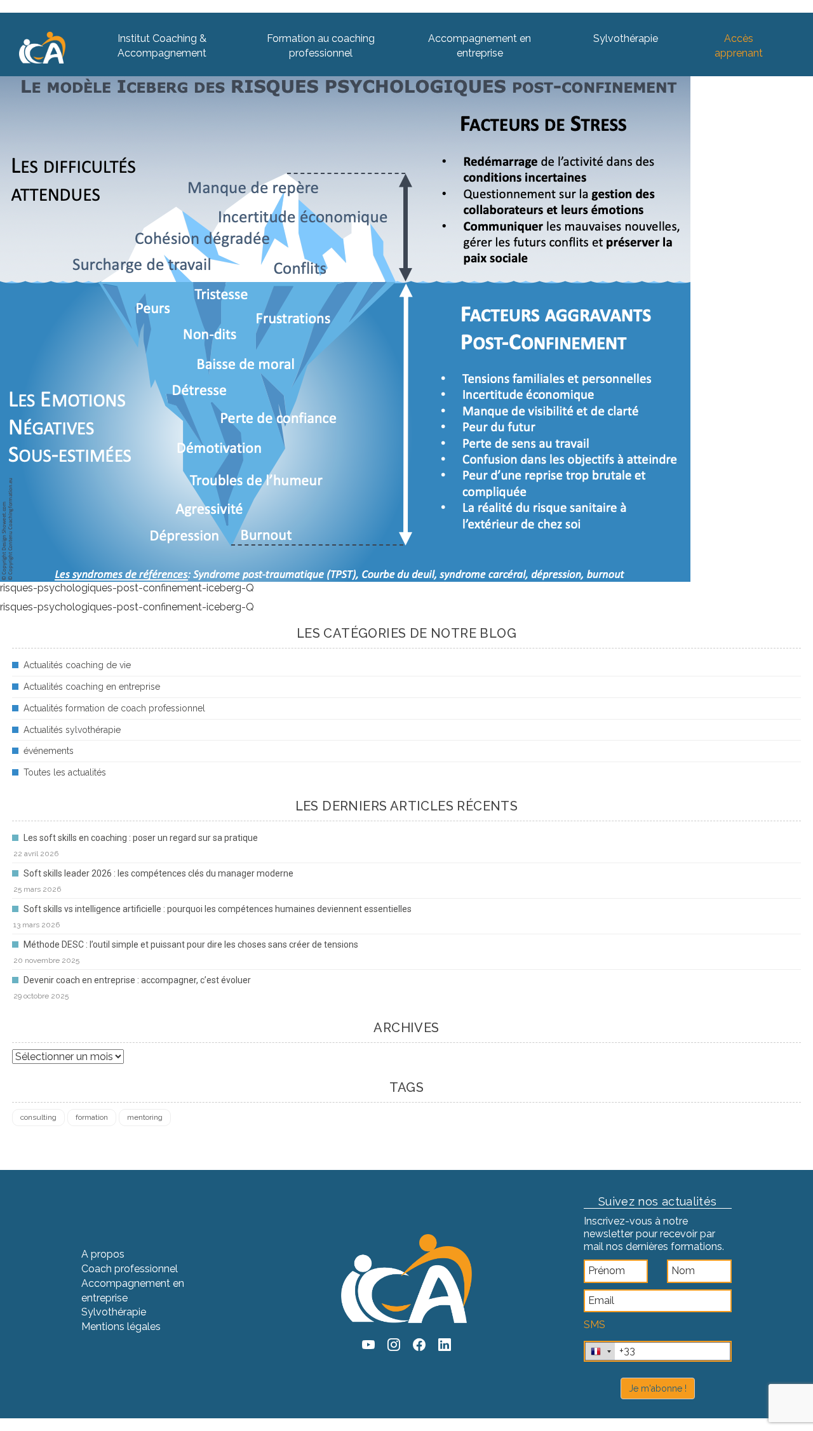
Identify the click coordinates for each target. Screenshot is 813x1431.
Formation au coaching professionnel (321, 45)
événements (49, 751)
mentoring (145, 1117)
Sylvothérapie (625, 38)
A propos (102, 1254)
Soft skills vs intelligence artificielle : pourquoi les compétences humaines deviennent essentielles (218, 909)
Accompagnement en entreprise (479, 45)
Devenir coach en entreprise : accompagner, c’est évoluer (137, 980)
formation (92, 1117)
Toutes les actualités (65, 772)
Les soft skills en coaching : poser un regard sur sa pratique (141, 838)
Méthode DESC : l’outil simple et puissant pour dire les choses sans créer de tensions (191, 944)
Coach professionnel (129, 1269)
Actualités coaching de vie (77, 665)
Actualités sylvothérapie (72, 730)
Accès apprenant (739, 45)
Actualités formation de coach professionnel (114, 708)
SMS (594, 1325)
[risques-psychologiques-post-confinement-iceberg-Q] (345, 322)
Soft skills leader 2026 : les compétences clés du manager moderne (158, 873)
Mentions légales (121, 1326)
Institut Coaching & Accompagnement (162, 45)
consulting (38, 1117)
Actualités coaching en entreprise (92, 687)
